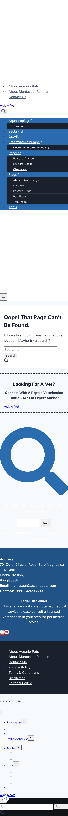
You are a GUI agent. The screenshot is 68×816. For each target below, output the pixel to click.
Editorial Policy (20, 683)
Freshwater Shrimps (17, 738)
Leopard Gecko (23, 163)
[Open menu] (3, 297)
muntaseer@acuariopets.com (33, 586)
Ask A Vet (7, 105)
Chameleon (20, 169)
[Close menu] (1, 712)
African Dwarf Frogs (26, 180)
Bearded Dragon (23, 158)
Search (45, 523)
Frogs (10, 765)
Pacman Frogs (22, 191)
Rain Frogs (19, 196)
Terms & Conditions (24, 673)
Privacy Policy (19, 667)
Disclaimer (17, 678)
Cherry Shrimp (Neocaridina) (31, 147)
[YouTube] (2, 633)
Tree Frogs (20, 201)
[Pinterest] (7, 633)
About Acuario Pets (24, 86)
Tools (13, 207)
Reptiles (11, 748)
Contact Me (18, 662)
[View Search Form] (3, 111)
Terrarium (19, 126)
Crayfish (15, 137)
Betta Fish (16, 131)
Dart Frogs (20, 185)
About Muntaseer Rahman (29, 92)
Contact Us (17, 97)
